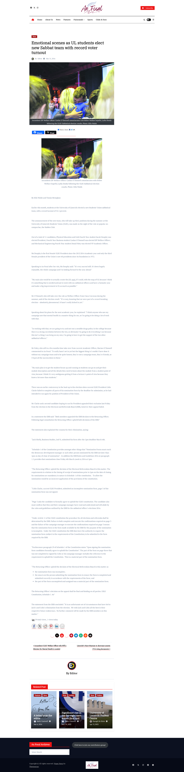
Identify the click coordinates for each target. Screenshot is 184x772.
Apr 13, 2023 (94, 724)
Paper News (58, 763)
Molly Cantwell (42, 721)
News (58, 19)
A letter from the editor (43, 717)
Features (67, 19)
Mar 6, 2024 (38, 724)
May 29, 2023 (66, 724)
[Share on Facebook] (34, 626)
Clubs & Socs (101, 19)
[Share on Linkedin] (56, 626)
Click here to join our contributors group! (90, 745)
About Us (49, 19)
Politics (71, 695)
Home (39, 19)
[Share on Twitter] (39, 626)
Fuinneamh (78, 19)
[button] (153, 19)
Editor (40, 59)
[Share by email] (62, 626)
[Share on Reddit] (45, 626)
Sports (90, 19)
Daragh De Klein (99, 721)
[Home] (33, 19)
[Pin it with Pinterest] (51, 626)
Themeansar (34, 766)
